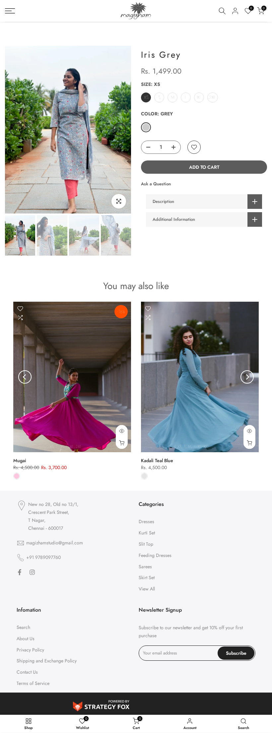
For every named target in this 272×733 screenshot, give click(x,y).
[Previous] (16, 129)
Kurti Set (147, 532)
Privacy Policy (30, 649)
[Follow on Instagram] (32, 572)
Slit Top (146, 544)
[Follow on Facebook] (20, 572)
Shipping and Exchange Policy (47, 660)
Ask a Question (156, 184)
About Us (25, 638)
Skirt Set (147, 577)
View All (147, 588)
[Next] (119, 129)
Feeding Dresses (155, 555)
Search (23, 627)
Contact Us (27, 672)
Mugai (19, 460)
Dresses (146, 521)
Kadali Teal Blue (157, 460)
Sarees (145, 566)
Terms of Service (33, 683)
